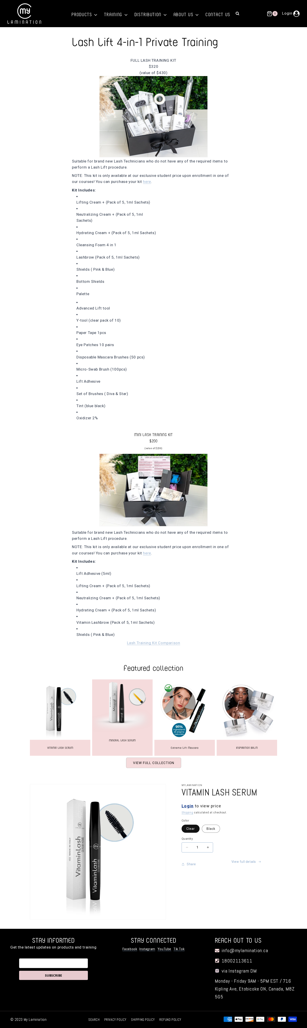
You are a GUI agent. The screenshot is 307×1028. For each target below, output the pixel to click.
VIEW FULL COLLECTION (153, 763)
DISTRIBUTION (148, 14)
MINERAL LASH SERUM (122, 740)
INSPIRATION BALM (247, 747)
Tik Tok (179, 949)
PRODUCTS (82, 14)
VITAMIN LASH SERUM (60, 747)
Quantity (187, 838)
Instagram (147, 949)
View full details (243, 861)
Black (211, 828)
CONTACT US (217, 14)
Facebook (129, 949)
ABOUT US (184, 14)
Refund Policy (170, 1019)
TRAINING (114, 14)
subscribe (53, 975)
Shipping (187, 812)
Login (188, 806)
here (147, 181)
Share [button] (191, 864)
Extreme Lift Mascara (184, 747)
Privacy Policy (115, 1019)
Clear (190, 828)
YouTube (164, 949)
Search (94, 1019)
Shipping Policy (143, 1019)
